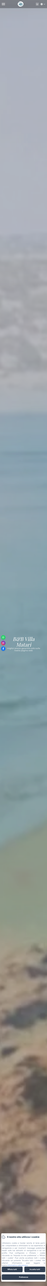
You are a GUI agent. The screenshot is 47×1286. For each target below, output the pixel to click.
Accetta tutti (35, 1269)
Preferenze (23, 1277)
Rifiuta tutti (12, 1269)
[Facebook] (3, 648)
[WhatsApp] (3, 637)
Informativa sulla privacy (18, 1265)
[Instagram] (3, 643)
